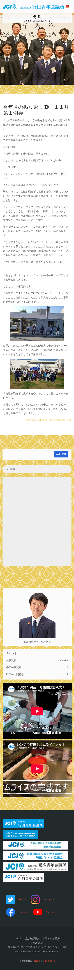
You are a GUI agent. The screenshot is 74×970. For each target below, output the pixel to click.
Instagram (48, 899)
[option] (37, 49)
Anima (36, 960)
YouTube (51, 911)
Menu (62, 453)
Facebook (24, 911)
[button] (33, 80)
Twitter (23, 899)
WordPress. (49, 960)
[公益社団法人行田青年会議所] (33, 6)
